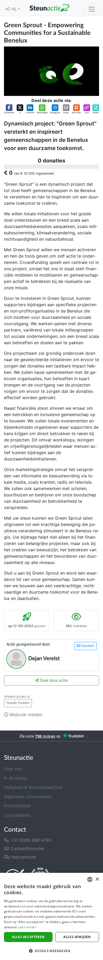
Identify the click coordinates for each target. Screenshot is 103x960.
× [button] (97, 879)
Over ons (13, 768)
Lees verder (27, 927)
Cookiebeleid (17, 815)
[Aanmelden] (7, 9)
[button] (9, 109)
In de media (15, 778)
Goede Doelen (18, 703)
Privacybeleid (17, 805)
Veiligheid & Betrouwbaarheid (33, 787)
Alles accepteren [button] (28, 937)
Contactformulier (27, 848)
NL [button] (14, 9)
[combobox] (89, 879)
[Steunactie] (49, 8)
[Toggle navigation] (91, 9)
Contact (87, 646)
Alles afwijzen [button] (77, 937)
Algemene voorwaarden (28, 796)
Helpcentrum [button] (22, 857)
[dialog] (51, 916)
